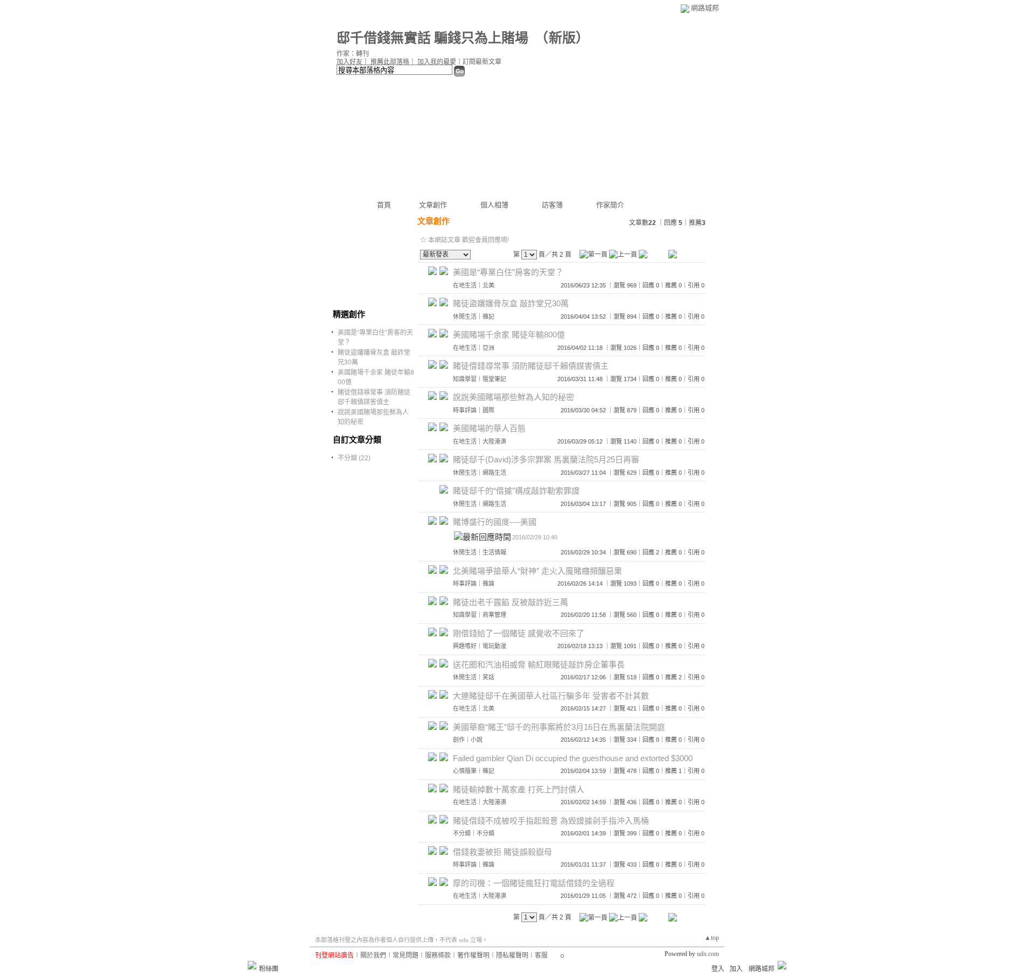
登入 (717, 969)
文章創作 (433, 205)
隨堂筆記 (494, 379)
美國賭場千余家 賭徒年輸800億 (509, 334)
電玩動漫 (494, 646)
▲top (711, 937)
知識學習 (465, 379)
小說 (477, 739)
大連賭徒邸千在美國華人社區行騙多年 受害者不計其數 (551, 695)
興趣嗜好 (465, 646)
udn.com (708, 954)
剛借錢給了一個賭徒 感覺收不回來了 (518, 633)
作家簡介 (610, 205)
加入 (736, 969)
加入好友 (349, 62)
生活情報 (494, 552)
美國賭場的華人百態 (489, 428)
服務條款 (438, 955)
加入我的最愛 (436, 62)
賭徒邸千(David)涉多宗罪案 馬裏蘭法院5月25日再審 (546, 459)
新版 (562, 38)
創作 (459, 739)
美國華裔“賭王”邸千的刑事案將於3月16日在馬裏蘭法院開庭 (559, 727)
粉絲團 (268, 969)
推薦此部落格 (390, 62)
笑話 (488, 677)
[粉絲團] (252, 965)
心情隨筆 (465, 771)
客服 (541, 955)
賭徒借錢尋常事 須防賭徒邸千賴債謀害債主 (531, 365)
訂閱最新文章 (482, 62)
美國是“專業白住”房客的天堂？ (508, 272)
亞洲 (488, 348)
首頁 (384, 205)
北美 (488, 285)
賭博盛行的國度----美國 (494, 521)
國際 (488, 410)
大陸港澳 (494, 441)
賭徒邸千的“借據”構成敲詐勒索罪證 (516, 490)
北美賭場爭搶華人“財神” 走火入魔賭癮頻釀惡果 (537, 570)
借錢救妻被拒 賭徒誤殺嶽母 (502, 851)
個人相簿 (494, 205)
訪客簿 (552, 205)
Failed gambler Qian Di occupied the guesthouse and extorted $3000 (573, 758)
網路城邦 (705, 8)
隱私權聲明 (512, 955)
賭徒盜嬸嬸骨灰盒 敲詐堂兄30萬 (511, 303)
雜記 (488, 316)
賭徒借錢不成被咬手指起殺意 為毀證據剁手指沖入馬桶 (551, 820)
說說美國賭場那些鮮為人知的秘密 (513, 397)
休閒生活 (465, 316)
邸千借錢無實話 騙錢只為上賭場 (432, 38)
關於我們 (373, 955)
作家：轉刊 (353, 54)
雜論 (488, 583)
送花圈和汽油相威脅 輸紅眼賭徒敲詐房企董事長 (539, 664)
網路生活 (494, 472)
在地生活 (465, 285)
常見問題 (405, 955)
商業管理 (494, 614)
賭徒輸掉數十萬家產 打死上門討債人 (518, 789)
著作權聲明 (473, 955)
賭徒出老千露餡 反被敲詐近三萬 (510, 602)
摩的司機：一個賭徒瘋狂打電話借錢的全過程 (533, 883)
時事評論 (465, 410)
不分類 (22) (354, 458)
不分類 (462, 833)
